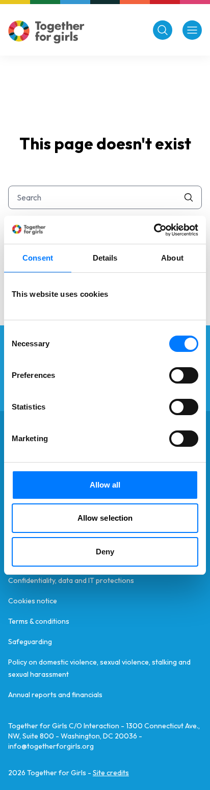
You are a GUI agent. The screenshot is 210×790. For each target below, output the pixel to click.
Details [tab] (105, 257)
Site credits (111, 772)
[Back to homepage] (46, 31)
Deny (105, 551)
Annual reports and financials (55, 694)
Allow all (105, 484)
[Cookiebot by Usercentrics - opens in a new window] (153, 230)
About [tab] (172, 257)
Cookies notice (32, 600)
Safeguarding (30, 641)
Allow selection (105, 518)
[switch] (183, 375)
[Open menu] (192, 30)
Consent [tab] (37, 257)
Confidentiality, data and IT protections (71, 580)
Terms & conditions (38, 621)
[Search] (162, 30)
